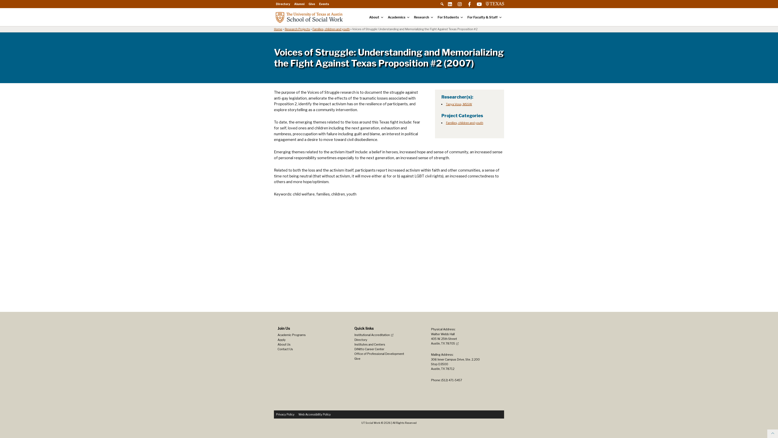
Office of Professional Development (379, 354)
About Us (284, 344)
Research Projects (297, 29)
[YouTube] (479, 4)
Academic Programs (292, 335)
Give (312, 4)
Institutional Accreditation (372, 335)
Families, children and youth (331, 29)
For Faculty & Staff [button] (482, 17)
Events (324, 4)
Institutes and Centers (369, 344)
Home (278, 29)
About (374, 17)
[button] (442, 4)
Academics (396, 17)
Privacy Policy (285, 414)
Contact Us (285, 349)
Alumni (299, 4)
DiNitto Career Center (369, 349)
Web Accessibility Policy (314, 414)
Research (421, 17)
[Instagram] (460, 4)
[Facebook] (469, 4)
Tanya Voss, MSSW (459, 104)
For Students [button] (448, 17)
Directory (283, 4)
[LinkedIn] (450, 4)
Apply (282, 340)
